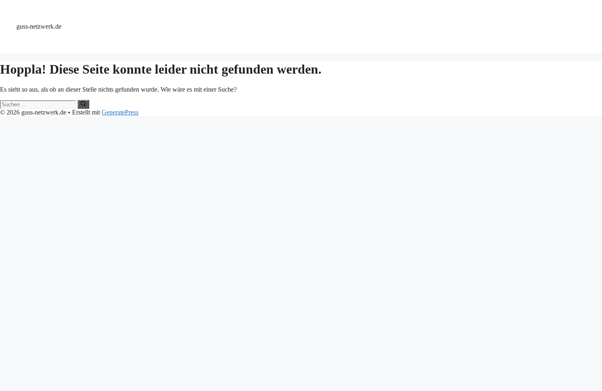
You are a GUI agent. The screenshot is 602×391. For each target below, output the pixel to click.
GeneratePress (120, 112)
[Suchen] (83, 104)
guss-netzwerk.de (38, 26)
